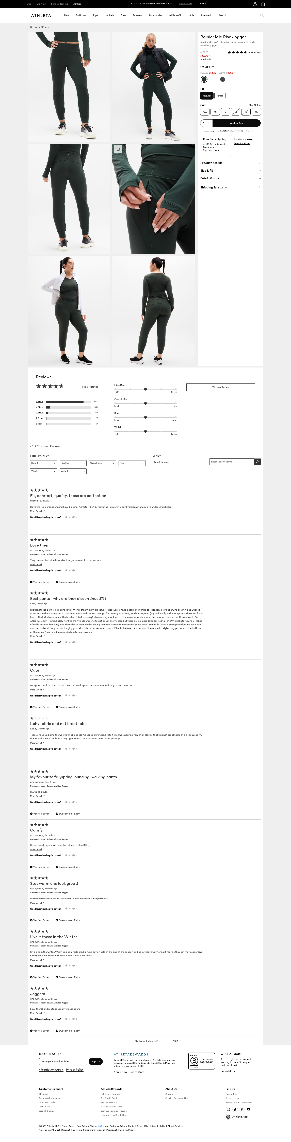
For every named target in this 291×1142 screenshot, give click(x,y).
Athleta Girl (175, 15)
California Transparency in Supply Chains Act (95, 1130)
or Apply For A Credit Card (114, 1115)
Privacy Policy (75, 1069)
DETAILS (202, 4)
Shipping (43, 1094)
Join (216, 150)
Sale (191, 15)
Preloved (206, 15)
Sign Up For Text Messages (239, 1102)
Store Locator (232, 1098)
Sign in (207, 150)
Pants (45, 27)
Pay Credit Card (109, 1098)
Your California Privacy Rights (119, 1126)
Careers (169, 1094)
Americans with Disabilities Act (54, 1130)
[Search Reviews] (257, 461)
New (66, 15)
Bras (123, 15)
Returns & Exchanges (49, 1098)
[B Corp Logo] (201, 1061)
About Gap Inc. (175, 1126)
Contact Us (231, 1094)
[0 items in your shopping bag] (262, 4)
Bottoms (81, 15)
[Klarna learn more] (253, 131)
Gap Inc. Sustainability (176, 1098)
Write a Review (220, 387)
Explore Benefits (109, 1102)
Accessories (155, 15)
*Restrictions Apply (51, 1069)
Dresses (137, 15)
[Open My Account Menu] (255, 4)
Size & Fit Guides (47, 1111)
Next (175, 1040)
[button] (113, 199)
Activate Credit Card (111, 1106)
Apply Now (120, 1072)
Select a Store (242, 143)
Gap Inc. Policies (128, 1130)
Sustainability (158, 1126)
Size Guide (255, 105)
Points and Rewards (110, 1094)
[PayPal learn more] (241, 131)
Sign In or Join (185, 4)
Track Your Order (47, 1102)
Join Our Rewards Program (114, 1111)
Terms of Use (143, 1126)
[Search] (262, 15)
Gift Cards (44, 1106)
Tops (95, 15)
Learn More (137, 1072)
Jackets (109, 15)
